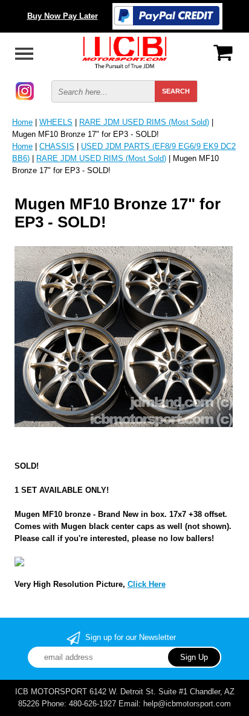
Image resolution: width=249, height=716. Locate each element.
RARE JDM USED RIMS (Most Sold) (144, 122)
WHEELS (56, 122)
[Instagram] (25, 90)
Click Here (147, 584)
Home (22, 122)
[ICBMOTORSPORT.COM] (124, 51)
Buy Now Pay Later (62, 16)
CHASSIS (56, 146)
